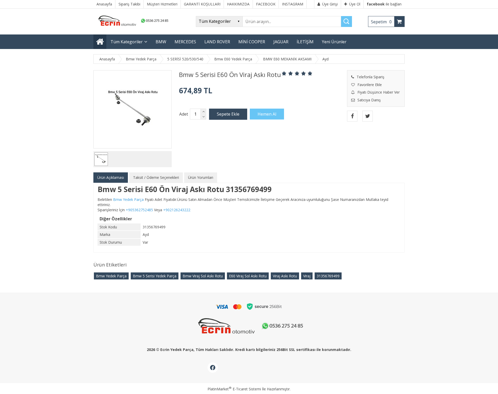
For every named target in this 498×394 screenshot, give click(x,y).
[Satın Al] (267, 114)
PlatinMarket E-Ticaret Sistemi (234, 388)
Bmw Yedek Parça (111, 275)
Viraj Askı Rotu (285, 275)
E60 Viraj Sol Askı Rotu (248, 275)
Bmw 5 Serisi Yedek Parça (154, 275)
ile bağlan (384, 4)
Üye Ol (354, 4)
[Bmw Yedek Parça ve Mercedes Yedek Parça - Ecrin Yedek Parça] (132, 25)
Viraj (306, 275)
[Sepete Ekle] (228, 114)
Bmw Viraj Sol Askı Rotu (203, 275)
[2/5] (287, 73)
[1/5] (284, 73)
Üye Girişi (330, 4)
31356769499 (328, 275)
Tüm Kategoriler (126, 42)
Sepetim (381, 22)
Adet (183, 114)
